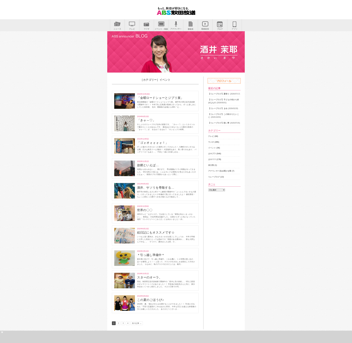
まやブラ (212, 153)
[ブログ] (220, 29)
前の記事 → (136, 323)
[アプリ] (234, 29)
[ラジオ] (146, 29)
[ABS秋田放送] (176, 14)
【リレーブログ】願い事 (218, 123)
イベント (212, 148)
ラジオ (211, 142)
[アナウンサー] (176, 29)
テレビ (211, 136)
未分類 (211, 165)
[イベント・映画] (161, 29)
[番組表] (190, 29)
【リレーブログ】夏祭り (218, 94)
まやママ (212, 159)
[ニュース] (117, 29)
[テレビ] (132, 29)
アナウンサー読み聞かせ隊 (219, 171)
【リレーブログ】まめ (217, 108)
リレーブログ (214, 177)
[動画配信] (205, 29)
